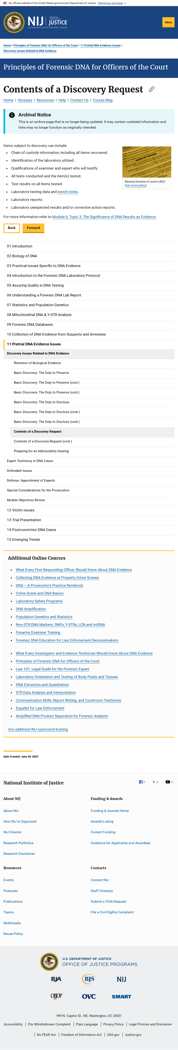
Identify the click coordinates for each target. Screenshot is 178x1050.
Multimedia (12, 923)
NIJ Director (12, 832)
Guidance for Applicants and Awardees (120, 843)
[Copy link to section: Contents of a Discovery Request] (149, 88)
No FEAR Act (46, 1035)
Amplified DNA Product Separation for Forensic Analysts (62, 716)
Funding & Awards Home (110, 810)
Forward (33, 228)
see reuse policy (136, 185)
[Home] (47, 22)
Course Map (103, 100)
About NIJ (11, 810)
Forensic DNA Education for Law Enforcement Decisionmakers (67, 640)
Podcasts (10, 891)
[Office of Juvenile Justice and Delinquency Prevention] (56, 1000)
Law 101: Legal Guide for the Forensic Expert (52, 669)
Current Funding (103, 832)
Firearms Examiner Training (38, 632)
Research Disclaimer (19, 854)
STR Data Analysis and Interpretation (46, 692)
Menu (168, 22)
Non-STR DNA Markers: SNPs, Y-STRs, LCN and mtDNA (60, 624)
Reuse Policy (13, 934)
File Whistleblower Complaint (49, 1024)
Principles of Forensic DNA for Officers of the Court (45, 45)
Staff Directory (102, 891)
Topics (8, 912)
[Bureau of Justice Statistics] (89, 985)
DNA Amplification (31, 609)
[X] (157, 785)
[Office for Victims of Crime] (89, 999)
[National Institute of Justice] (121, 982)
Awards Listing (102, 821)
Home (7, 45)
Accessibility (13, 1024)
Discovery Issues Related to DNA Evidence (29, 50)
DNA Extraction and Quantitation (42, 684)
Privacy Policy (113, 1024)
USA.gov (113, 1035)
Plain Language (87, 1024)
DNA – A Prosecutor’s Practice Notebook (49, 585)
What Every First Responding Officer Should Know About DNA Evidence (74, 570)
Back (12, 228)
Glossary (25, 100)
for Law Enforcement (40, 708)
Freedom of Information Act (81, 1035)
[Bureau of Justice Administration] (56, 982)
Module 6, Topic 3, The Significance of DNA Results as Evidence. (104, 217)
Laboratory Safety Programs (39, 601)
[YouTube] (170, 785)
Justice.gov (133, 1035)
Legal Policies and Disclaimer (150, 1024)
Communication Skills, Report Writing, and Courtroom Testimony (68, 700)
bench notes (68, 192)
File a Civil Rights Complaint (112, 912)
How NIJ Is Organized (19, 821)
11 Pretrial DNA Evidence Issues (100, 45)
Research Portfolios (18, 843)
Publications (13, 901)
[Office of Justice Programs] (14, 22)
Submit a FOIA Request (108, 901)
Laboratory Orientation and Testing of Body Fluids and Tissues (67, 677)
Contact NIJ (100, 880)
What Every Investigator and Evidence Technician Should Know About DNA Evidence (84, 653)
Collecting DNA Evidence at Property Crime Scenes (57, 577)
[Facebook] (144, 785)
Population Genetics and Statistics (44, 617)
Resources (45, 100)
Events (8, 880)
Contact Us (79, 100)
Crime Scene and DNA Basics (40, 593)
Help (62, 100)
